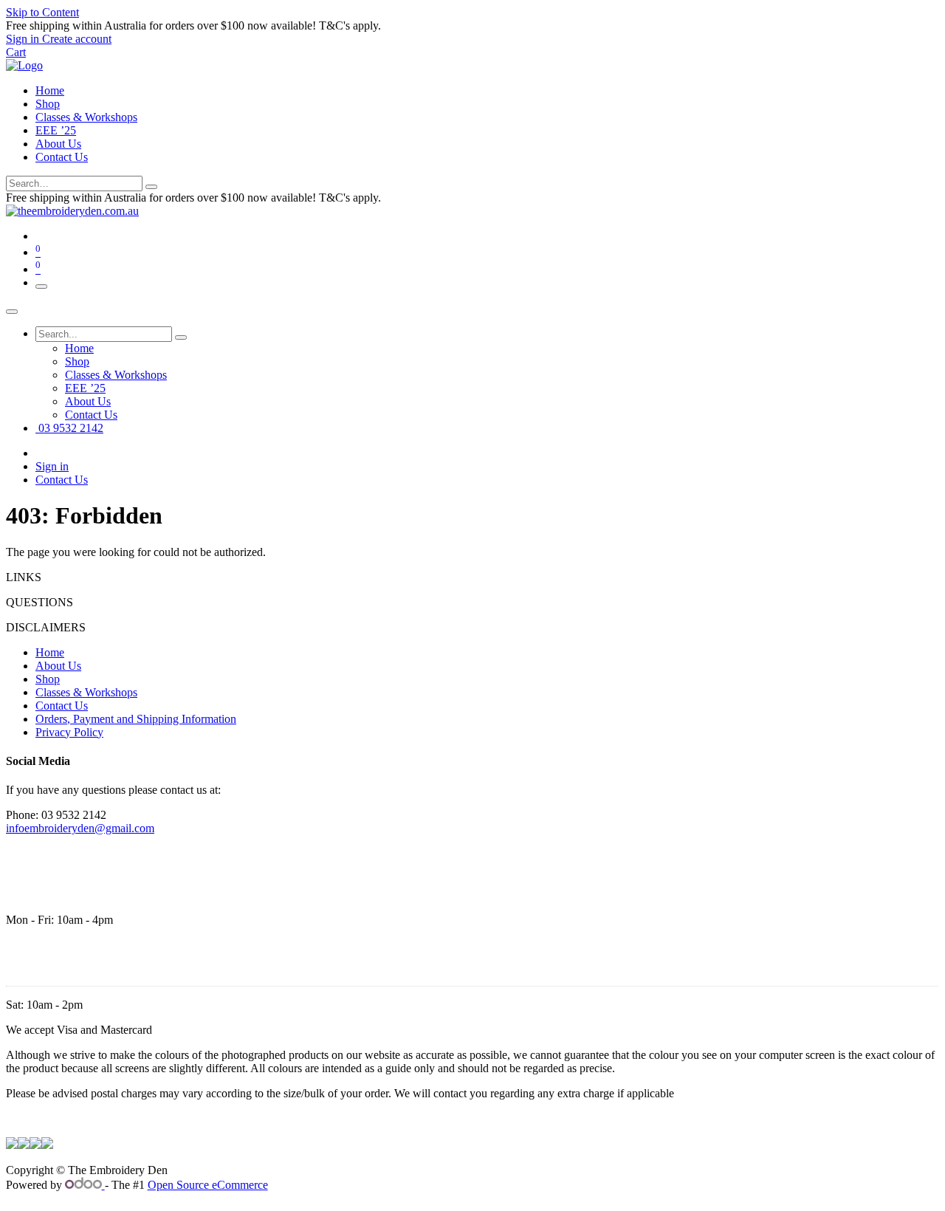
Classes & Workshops (86, 117)
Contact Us (61, 157)
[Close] (12, 311)
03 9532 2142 (69, 428)
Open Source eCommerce (208, 1185)
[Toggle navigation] (41, 286)
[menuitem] (79, 348)
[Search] (151, 187)
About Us (58, 143)
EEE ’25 (55, 130)
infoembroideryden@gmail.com (80, 828)
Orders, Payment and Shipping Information (135, 719)
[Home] (24, 65)
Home (49, 90)
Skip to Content (42, 12)
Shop (47, 103)
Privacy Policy (69, 732)
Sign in (52, 466)
